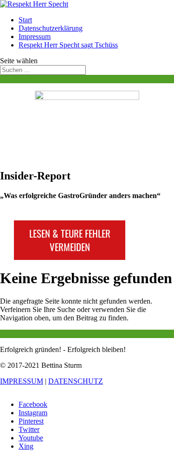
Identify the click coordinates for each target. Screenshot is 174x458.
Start (25, 20)
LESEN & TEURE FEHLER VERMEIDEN (69, 240)
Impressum (35, 36)
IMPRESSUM (21, 381)
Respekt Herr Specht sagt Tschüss (68, 45)
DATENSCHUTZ (75, 381)
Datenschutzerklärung (51, 28)
